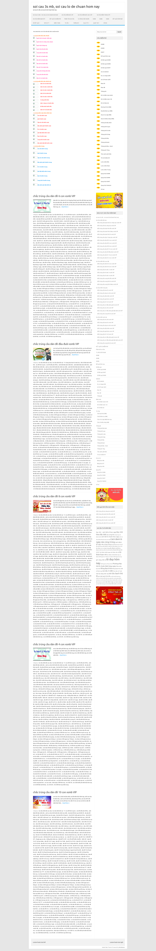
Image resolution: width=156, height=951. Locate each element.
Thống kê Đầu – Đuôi (107, 146)
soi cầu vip (58, 634)
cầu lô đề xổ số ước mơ (57, 227)
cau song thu (110, 534)
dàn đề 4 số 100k (77, 697)
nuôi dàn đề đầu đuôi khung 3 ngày (67, 297)
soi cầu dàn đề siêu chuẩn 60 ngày (78, 615)
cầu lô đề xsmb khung (83, 227)
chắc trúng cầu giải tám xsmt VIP (105, 299)
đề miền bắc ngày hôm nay (59, 434)
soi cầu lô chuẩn (117, 582)
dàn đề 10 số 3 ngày (46, 845)
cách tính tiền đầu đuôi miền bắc (76, 367)
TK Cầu (67, 23)
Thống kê (76, 23)
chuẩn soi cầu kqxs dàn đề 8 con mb (74, 543)
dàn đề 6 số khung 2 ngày (49, 266)
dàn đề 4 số (44, 695)
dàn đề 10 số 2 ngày (57, 843)
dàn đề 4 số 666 (62, 702)
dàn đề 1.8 (68, 545)
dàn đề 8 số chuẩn (65, 567)
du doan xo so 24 (117, 546)
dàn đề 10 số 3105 (67, 845)
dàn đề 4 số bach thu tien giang (51, 710)
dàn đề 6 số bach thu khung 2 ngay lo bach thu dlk (49, 242)
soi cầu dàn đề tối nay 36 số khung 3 (48, 316)
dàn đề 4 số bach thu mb (84, 706)
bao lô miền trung (42, 175)
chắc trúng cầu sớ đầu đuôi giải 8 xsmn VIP (108, 337)
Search (119, 32)
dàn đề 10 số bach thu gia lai (46, 850)
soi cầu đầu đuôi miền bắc (68, 471)
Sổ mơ (102, 189)
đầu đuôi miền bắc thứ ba (43, 430)
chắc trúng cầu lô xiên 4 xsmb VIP (105, 275)
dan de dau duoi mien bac (66, 390)
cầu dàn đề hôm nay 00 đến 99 (44, 219)
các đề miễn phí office (82, 214)
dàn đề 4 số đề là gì (43, 719)
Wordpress (122, 947)
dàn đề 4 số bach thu (71, 704)
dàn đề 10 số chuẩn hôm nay (60, 856)
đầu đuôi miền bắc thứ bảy (58, 430)
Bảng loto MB (100, 460)
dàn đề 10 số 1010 (70, 841)
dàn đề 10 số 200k (83, 843)
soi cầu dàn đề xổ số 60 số (75, 321)
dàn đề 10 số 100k (60, 841)
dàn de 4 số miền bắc (67, 238)
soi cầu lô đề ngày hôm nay (70, 330)
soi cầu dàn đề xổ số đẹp (44, 323)
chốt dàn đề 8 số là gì (71, 538)
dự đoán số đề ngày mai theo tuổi (57, 293)
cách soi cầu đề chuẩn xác (64, 216)
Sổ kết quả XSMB (105, 60)
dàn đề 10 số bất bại (62, 854)
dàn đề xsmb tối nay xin (39, 275)
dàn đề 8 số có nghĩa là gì (60, 569)
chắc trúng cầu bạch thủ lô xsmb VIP (106, 234)
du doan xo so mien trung (103, 548)
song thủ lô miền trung (44, 180)
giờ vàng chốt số (101, 560)
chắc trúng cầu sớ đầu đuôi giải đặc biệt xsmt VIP (110, 310)
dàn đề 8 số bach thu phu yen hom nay (65, 562)
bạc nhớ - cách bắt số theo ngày (106, 532)
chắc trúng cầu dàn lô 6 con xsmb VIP (106, 263)
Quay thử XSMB (105, 173)
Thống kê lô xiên (105, 130)
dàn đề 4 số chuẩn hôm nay (80, 712)
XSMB (94, 18)
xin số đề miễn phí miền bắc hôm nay (74, 334)
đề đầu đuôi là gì (70, 295)
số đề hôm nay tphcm (60, 299)
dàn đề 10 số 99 (49, 847)
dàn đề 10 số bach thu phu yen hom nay (48, 852)
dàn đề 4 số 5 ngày (43, 702)
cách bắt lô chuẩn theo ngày (110, 536)
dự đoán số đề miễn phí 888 (45, 412)
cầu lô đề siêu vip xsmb (72, 225)
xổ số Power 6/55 (105, 79)
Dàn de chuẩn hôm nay (59, 545)
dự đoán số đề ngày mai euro (74, 290)
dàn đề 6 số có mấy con (83, 247)
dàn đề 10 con (87, 834)
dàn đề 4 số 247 (63, 699)
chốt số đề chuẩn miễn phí (40, 238)
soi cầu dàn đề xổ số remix (82, 467)
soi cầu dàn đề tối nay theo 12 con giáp (78, 462)
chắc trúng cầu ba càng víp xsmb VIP (106, 225)
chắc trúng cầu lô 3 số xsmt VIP (105, 302)
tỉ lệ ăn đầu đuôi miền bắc (53, 484)
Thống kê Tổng (105, 150)
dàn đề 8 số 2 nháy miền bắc (60, 554)
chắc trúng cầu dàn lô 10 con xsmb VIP (107, 255)
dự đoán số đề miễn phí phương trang (65, 736)
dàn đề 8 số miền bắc (43, 271)
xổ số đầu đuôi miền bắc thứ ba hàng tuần (44, 488)
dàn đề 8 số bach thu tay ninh (43, 565)
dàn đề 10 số (82, 837)
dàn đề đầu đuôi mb (41, 393)
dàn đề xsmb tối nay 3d (84, 271)
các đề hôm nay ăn (71, 214)
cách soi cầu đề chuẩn (51, 216)
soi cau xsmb (48, 782)
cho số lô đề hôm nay (86, 236)
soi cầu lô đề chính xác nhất (40, 330)
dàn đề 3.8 (74, 545)
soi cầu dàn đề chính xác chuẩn (77, 608)
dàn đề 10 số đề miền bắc (60, 863)
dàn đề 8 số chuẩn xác (47, 569)
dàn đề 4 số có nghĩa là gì (47, 715)
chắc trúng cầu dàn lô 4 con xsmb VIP (106, 257)
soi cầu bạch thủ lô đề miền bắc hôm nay (57, 303)
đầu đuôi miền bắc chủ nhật (43, 427)
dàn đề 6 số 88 (47, 240)
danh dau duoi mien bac (61, 397)
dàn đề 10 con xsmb (72, 837)
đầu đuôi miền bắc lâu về (58, 427)
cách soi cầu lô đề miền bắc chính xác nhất (56, 367)
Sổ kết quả (36, 23)
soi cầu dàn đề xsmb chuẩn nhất (77, 325)
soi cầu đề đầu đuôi (85, 327)
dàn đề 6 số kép (47, 262)
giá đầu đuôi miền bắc (73, 434)
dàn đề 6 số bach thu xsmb (83, 242)
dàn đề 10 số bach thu (74, 847)
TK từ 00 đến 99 (105, 158)
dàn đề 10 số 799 (39, 847)
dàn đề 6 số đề (72, 251)
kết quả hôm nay (118, 18)
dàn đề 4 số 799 (80, 702)
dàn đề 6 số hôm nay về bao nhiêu (64, 260)
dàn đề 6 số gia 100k (69, 256)
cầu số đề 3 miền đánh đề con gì (62, 229)
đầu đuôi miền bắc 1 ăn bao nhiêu (71, 425)
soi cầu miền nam (111, 583)
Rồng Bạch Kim (106, 568)
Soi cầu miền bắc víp (67, 15)
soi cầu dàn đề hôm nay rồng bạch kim (80, 310)
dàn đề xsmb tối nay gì (52, 273)
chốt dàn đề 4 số (65, 686)
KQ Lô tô (85, 23)
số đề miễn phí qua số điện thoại (41, 604)
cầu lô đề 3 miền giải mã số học (45, 221)
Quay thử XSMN (105, 177)
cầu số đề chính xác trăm (68, 234)
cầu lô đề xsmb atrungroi (70, 227)
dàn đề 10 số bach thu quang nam (67, 852)
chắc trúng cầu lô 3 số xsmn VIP (105, 334)
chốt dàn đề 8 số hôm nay (84, 536)
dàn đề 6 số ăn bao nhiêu (76, 240)
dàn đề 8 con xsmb (43, 549)
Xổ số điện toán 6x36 (107, 95)
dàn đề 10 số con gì (44, 858)
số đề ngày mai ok (84, 301)
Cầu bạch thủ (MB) (106, 107)
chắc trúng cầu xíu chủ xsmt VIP (105, 307)
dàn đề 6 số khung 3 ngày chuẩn (68, 269)
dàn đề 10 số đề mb (47, 863)
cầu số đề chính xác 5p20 (39, 234)
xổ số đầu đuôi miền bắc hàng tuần (81, 486)
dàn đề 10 (80, 834)
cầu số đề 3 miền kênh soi (44, 232)
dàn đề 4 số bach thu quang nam (75, 708)
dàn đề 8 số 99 (57, 558)
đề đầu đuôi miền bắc (85, 432)
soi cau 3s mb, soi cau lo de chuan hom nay (66, 6)
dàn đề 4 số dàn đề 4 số (71, 715)
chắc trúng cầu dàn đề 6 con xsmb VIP (54, 196)
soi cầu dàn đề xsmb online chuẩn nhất (58, 327)
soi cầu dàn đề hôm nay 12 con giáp (45, 310)
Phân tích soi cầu (69, 18)
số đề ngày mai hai (74, 301)
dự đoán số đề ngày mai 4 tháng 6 (46, 288)
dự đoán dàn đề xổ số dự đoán (83, 277)
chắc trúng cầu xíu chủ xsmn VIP (105, 319)
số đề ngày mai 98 (64, 301)
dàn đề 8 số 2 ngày (47, 554)
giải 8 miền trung (42, 153)
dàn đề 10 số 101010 (81, 841)
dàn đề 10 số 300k (57, 845)
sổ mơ (105, 23)
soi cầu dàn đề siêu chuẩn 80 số (56, 314)
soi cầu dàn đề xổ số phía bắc (73, 323)
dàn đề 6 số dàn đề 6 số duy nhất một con (79, 249)
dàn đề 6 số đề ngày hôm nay (46, 256)
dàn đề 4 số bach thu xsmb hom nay (69, 710)
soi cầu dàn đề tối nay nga (67, 319)
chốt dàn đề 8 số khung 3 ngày (58, 538)
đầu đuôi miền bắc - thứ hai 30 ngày (52, 425)
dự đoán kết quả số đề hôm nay (64, 282)
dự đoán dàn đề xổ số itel (39, 279)
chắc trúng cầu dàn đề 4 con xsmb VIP (54, 644)
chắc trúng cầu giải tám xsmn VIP (105, 331)
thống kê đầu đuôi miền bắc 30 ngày (72, 480)
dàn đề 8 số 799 (81, 556)
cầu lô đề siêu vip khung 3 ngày (41, 225)
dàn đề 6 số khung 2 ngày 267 (64, 266)
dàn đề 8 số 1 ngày (75, 552)
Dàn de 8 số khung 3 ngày (45, 545)
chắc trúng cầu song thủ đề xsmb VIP (106, 278)
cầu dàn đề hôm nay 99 (59, 219)
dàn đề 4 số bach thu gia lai (43, 706)
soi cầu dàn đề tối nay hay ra (74, 619)
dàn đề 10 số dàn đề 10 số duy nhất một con (76, 858)
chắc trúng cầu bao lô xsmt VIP (105, 290)
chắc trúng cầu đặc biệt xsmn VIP (105, 328)
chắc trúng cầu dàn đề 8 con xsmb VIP (54, 496)
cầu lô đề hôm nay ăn (60, 223)
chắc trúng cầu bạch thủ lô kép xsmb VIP (107, 231)
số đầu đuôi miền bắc (38, 441)
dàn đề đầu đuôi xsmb (53, 393)
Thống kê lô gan (105, 126)
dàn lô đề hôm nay (76, 723)
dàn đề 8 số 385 (52, 556)
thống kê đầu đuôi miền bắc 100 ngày (52, 480)
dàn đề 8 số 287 (82, 554)
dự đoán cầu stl (115, 552)
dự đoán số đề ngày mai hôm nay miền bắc (47, 419)
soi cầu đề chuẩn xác (74, 327)
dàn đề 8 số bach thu (81, 558)
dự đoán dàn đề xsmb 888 (84, 404)
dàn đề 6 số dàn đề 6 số (61, 249)
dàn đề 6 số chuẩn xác (70, 247)
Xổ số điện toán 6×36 (102, 401)
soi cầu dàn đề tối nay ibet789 (52, 319)
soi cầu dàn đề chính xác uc (71, 308)
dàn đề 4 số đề (79, 717)
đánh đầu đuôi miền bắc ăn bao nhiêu (50, 423)
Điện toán (57, 23)
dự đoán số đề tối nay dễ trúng (47, 421)
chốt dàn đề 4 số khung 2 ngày (46, 689)
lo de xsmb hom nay (81, 891)
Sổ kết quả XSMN (106, 63)
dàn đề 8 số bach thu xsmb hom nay (78, 565)
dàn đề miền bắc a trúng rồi (57, 271)
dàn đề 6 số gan (59, 256)
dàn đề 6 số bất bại (58, 245)
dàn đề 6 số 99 (65, 240)
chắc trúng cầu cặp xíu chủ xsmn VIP (106, 325)
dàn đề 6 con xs (77, 238)
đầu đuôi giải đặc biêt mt (44, 185)
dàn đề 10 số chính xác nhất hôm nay (77, 854)
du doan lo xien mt (108, 546)
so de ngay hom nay (71, 599)
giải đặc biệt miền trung (44, 171)
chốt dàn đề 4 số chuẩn (77, 686)
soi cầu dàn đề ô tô (38, 312)
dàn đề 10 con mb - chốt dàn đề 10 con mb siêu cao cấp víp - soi (49, 837)
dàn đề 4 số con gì (59, 715)
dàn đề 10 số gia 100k (74, 865)
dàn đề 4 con (76, 693)
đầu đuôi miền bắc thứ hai (72, 430)
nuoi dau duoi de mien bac (52, 438)
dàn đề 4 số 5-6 (53, 702)
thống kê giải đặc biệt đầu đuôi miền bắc (76, 482)
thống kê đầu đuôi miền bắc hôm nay (55, 482)
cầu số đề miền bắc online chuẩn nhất (70, 236)
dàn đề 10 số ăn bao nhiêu (60, 847)
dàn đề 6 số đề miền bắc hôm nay (74, 253)
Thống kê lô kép (105, 134)
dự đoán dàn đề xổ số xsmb (76, 279)
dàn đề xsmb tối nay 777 (39, 273)
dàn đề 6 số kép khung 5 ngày (54, 264)
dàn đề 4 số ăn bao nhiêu (59, 704)
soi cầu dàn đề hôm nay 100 (79, 451)
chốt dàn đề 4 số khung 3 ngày (63, 689)
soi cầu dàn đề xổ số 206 (61, 321)
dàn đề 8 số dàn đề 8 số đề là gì (64, 571)
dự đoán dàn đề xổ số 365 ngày (66, 277)
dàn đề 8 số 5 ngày (62, 556)
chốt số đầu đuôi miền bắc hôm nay (66, 388)
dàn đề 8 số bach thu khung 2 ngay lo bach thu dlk (73, 560)
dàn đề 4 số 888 (39, 704)
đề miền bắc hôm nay (45, 434)
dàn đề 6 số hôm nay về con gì (81, 260)
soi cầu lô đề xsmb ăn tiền (63, 332)
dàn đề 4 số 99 (48, 704)
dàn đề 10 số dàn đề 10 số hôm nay (57, 860)
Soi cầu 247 (117, 571)
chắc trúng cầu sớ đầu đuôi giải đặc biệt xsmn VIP (110, 340)
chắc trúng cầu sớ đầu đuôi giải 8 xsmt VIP (108, 305)
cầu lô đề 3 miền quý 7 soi (70, 221)
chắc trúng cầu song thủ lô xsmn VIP (106, 343)
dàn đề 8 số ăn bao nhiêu (68, 558)
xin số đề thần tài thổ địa (49, 636)
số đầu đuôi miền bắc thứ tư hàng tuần (55, 441)
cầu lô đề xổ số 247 (84, 225)
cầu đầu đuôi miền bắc (49, 371)
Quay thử (96, 23)
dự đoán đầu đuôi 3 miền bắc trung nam (59, 406)
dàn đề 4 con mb (84, 693)
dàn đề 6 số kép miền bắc (69, 264)
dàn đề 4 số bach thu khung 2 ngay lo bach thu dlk (64, 706)
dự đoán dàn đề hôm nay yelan (80, 399)
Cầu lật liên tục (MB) (106, 111)
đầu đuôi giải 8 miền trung (45, 162)
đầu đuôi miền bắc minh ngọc (73, 427)
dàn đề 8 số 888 (49, 558)
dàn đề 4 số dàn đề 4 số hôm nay (66, 717)
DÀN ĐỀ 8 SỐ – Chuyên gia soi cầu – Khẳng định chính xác (71, 549)
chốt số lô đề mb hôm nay (54, 238)
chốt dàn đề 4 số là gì (77, 689)
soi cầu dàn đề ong (49, 312)
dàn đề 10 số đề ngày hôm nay (50, 865)
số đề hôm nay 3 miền (82, 297)
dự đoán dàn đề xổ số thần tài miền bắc (57, 279)
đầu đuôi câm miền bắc (67, 423)
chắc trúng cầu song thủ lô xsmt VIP (106, 313)
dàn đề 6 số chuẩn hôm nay (56, 247)
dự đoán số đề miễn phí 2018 (74, 284)
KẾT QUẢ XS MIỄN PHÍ (55, 18)
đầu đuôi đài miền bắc (79, 423)
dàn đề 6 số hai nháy (81, 256)
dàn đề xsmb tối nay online (66, 273)
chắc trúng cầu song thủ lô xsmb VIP (106, 281)
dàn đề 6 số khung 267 (39, 269)
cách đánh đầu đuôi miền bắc (81, 364)
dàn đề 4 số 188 (87, 697)
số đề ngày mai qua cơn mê (40, 606)
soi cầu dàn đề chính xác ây (81, 306)
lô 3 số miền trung (42, 166)
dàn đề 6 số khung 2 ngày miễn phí (82, 266)
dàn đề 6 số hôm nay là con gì (57, 258)
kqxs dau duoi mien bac (85, 434)
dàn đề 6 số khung (82, 264)
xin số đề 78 (61, 334)
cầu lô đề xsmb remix (56, 380)
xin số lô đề (42, 336)
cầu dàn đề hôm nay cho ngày (73, 219)
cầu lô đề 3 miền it (58, 221)
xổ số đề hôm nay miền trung (53, 336)
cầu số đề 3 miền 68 (48, 229)
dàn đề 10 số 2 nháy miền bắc (70, 843)
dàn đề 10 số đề (71, 860)
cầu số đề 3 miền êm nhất (77, 229)
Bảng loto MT (100, 463)
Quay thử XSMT (105, 181)
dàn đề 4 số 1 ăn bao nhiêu (55, 697)
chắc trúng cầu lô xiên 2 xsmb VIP (105, 269)
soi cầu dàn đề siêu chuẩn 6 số (79, 312)
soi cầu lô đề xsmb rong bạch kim (44, 478)
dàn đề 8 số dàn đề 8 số (84, 569)
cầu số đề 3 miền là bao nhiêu (71, 232)
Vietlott (46, 23)
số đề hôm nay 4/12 (83, 441)
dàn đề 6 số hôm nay (43, 258)
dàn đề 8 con (59, 547)
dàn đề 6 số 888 (56, 240)
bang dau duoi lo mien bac (73, 362)
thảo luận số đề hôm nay (51, 334)
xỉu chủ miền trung (43, 148)
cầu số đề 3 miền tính (85, 232)
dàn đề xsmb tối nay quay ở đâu (82, 273)
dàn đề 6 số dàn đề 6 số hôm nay (58, 251)
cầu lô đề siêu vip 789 (72, 223)
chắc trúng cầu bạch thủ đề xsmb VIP (106, 228)
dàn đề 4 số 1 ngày (68, 697)
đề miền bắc (36, 434)
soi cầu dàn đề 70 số (73, 303)
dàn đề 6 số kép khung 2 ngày (59, 262)
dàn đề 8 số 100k (85, 552)
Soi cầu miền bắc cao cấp (85, 15)
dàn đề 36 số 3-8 (82, 545)
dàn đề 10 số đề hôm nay (82, 860)
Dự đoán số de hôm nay (113, 554)
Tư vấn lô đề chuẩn (83, 18)
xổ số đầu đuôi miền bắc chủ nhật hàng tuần (60, 486)
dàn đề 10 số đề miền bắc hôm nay (76, 863)
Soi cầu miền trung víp (103, 15)
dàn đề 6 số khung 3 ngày (52, 269)
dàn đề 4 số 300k (83, 699)
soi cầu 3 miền (107, 571)
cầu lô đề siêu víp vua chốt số (57, 225)
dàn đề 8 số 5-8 (72, 556)
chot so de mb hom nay (46, 541)
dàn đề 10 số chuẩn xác (75, 856)
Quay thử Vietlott (106, 185)
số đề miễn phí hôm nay (83, 299)
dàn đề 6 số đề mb (46, 253)
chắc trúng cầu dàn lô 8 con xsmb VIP (106, 266)
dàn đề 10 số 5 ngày (78, 845)
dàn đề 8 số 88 (40, 558)
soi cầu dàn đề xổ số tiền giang (45, 325)
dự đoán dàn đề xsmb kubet (48, 282)
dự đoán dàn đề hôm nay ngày (71, 275)
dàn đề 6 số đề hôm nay (83, 251)
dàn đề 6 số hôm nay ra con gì (46, 260)
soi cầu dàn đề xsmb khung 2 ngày (75, 628)
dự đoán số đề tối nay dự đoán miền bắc (54, 295)
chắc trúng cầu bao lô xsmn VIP (105, 322)
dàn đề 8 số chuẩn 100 (77, 567)
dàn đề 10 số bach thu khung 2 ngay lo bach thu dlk (67, 850)
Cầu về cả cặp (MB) (106, 114)
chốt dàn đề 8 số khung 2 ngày (41, 538)
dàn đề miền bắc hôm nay (83, 719)
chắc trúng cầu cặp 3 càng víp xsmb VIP (107, 237)
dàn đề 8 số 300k (43, 556)
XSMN (107, 18)
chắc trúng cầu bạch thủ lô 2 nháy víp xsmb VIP (109, 222)
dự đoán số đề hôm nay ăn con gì (53, 410)
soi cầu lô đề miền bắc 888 (55, 330)
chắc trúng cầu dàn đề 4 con (81, 684)
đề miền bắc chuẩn (70, 891)
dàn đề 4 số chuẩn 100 (66, 712)
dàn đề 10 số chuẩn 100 (46, 856)
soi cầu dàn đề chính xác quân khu (55, 308)
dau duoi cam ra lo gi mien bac (76, 397)
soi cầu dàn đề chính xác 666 (47, 306)
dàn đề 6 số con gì (49, 249)
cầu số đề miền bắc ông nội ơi (52, 236)
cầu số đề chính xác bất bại (54, 234)
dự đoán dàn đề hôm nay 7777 (54, 275)
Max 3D (103, 83)
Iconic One (105, 947)
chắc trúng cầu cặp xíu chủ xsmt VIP (106, 293)
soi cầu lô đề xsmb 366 (46, 475)
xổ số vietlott (105, 71)
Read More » (65, 207)
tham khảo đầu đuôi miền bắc (61, 478)
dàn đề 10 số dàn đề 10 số (57, 858)
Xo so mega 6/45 (105, 75)
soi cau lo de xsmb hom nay (47, 926)
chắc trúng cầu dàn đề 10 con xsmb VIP (55, 792)
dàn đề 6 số (40, 240)
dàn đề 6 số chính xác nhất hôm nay (73, 245)
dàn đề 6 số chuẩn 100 (42, 247)
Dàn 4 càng (38, 693)
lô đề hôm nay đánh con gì (48, 436)
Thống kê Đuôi (105, 142)
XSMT (102, 52)
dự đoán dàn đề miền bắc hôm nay (48, 277)
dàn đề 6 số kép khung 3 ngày (75, 262)
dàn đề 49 (44, 547)
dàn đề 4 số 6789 (71, 702)
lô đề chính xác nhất (80, 295)
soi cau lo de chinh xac (51, 473)
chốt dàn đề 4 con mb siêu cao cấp (52, 686)
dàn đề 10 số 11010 (46, 843)
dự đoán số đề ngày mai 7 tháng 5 (83, 288)
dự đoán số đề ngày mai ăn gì (41, 290)
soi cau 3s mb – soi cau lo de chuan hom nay (45, 15)
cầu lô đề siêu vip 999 (84, 223)
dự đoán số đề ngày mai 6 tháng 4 (64, 288)
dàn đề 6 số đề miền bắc (58, 253)
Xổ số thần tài (105, 103)
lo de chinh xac (37, 436)
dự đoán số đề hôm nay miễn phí (57, 284)
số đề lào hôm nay (71, 299)
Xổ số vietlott (100, 381)
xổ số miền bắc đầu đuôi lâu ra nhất (81, 488)
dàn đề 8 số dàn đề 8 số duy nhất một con (44, 571)
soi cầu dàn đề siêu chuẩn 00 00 (63, 312)
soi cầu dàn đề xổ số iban (58, 323)
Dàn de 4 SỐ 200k (47, 693)
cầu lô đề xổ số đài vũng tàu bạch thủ (57, 377)
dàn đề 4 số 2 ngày (38, 699)
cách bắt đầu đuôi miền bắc (66, 364)
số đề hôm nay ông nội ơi (47, 299)
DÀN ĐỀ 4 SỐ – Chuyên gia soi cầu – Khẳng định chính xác (63, 695)
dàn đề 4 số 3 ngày (73, 699)
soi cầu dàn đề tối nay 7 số (79, 316)
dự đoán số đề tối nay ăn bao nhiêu (76, 293)
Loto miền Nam (105, 165)
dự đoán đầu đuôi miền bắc (78, 406)
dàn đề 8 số (52, 549)
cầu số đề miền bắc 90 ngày (59, 386)
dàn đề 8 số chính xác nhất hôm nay (51, 567)
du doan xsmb (114, 548)
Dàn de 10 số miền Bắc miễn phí (44, 834)
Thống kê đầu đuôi (106, 122)
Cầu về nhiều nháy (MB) (107, 118)
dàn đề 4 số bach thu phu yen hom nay (57, 708)
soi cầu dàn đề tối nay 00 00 (82, 458)
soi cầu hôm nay (108, 582)
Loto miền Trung (105, 169)
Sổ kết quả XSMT (105, 67)
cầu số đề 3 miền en (52, 382)
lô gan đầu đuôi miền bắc (78, 436)
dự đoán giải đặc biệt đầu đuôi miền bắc (58, 408)
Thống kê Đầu (105, 138)
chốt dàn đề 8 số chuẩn (71, 536)
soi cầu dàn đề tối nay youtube (46, 321)
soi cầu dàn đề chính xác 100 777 (79, 447)
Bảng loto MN (100, 466)
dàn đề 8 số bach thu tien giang (60, 565)
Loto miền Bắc (105, 162)
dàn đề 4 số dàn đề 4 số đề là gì (49, 717)
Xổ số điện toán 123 (106, 99)
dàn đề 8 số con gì (72, 569)
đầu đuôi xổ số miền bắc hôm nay (60, 432)
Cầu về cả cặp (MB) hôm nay (104, 419)
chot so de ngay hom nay (59, 541)
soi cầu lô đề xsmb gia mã (77, 332)
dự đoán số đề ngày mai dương (57, 290)
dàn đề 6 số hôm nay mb (72, 258)
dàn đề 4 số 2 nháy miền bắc (51, 699)
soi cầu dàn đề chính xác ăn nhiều (64, 306)
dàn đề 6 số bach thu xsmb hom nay (42, 245)
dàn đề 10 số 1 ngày (50, 841)
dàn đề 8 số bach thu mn (48, 562)
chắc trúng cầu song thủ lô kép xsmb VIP (107, 284)
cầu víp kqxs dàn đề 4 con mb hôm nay (63, 684)
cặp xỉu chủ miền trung (44, 157)
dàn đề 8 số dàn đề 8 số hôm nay (81, 571)
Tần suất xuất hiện (106, 154)
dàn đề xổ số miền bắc (71, 271)
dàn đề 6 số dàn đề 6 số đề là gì (41, 251)
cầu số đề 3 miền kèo (57, 232)
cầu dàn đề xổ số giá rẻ (62, 519)
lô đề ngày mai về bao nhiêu (49, 297)
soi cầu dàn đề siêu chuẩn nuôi (72, 314)
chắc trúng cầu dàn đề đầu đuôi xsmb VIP (56, 344)
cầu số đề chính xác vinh (81, 234)
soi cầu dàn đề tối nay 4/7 (65, 316)
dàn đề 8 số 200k (72, 554)
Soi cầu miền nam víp (39, 18)
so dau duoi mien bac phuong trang (81, 438)
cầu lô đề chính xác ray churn (46, 373)
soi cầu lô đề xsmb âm (50, 332)
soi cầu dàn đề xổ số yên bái (61, 325)
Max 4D (103, 87)
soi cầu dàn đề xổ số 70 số (82, 464)
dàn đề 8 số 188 (37, 554)
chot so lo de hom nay (44, 543)
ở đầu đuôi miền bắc (65, 438)
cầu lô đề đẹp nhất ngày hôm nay (45, 223)
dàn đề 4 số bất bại (84, 710)
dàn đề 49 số (51, 547)
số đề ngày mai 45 (53, 301)
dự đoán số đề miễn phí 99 (47, 286)
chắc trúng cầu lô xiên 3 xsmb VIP (105, 272)
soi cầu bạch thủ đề (104, 576)
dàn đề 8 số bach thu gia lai (52, 560)
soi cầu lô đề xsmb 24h (84, 330)
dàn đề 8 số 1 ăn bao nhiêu (63, 552)
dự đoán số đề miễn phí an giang (63, 286)
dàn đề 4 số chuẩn (54, 712)
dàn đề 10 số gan (63, 865)
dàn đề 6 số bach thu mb (68, 242)
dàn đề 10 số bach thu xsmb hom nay (46, 854)
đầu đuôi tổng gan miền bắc (43, 432)
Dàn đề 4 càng (68, 693)
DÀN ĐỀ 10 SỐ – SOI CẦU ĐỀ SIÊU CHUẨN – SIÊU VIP (72, 839)
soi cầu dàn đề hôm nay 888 (62, 310)
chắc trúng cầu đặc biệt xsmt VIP (105, 296)
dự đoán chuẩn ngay (105, 552)
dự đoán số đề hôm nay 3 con (81, 282)
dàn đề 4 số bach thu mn (39, 708)
